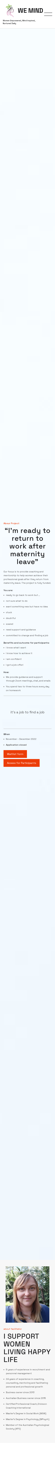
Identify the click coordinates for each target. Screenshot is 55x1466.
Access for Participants (21, 763)
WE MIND (30, 11)
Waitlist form (15, 754)
